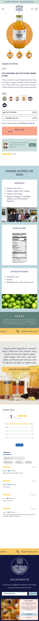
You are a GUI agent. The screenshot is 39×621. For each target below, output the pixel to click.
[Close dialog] (37, 600)
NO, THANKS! (29, 617)
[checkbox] (28, 462)
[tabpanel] (19, 488)
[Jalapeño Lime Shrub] (10, 54)
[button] (32, 9)
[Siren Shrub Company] (19, 9)
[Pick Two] (5, 145)
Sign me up (33, 594)
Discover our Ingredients (19, 370)
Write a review (19, 445)
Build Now (32, 145)
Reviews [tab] (7, 452)
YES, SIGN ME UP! (28, 614)
